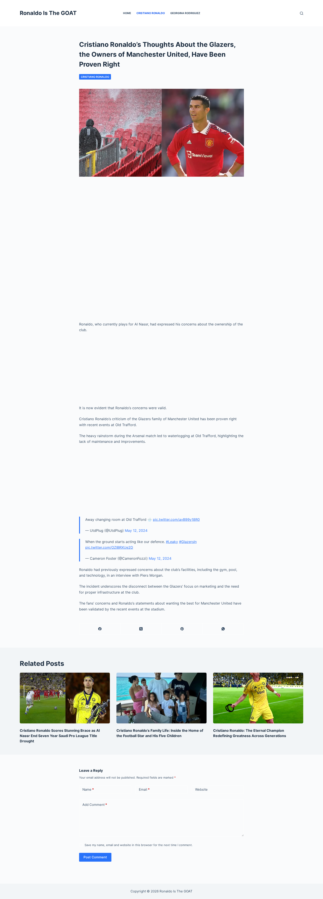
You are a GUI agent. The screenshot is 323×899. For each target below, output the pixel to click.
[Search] (301, 13)
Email (144, 789)
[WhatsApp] (223, 628)
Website (201, 789)
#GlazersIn (188, 541)
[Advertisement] (161, 218)
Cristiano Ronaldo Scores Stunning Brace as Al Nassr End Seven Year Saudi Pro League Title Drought (60, 735)
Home (127, 13)
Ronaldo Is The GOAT (48, 13)
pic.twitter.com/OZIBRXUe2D (109, 547)
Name (88, 789)
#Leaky (172, 541)
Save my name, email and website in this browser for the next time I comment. (139, 845)
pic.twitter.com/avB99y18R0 (176, 519)
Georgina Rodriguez (185, 13)
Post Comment (95, 857)
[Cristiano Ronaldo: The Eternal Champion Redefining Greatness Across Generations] (258, 698)
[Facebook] (99, 628)
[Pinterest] (182, 628)
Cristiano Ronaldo (150, 13)
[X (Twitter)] (141, 628)
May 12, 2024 (136, 530)
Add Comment (94, 805)
